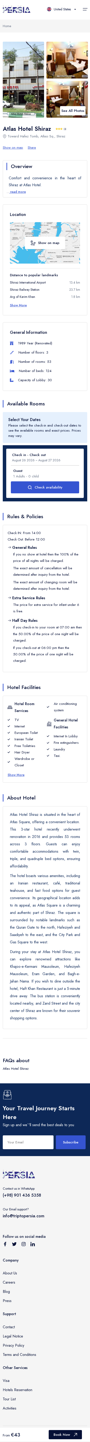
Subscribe (70, 1142)
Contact (9, 1327)
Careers (9, 1282)
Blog (6, 1291)
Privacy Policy (13, 1345)
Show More (18, 305)
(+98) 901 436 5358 (22, 1195)
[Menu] (85, 9)
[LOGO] (16, 9)
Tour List (9, 1399)
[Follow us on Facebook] (5, 1244)
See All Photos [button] (72, 110)
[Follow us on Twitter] (14, 1244)
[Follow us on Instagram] (23, 1244)
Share (32, 147)
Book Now (62, 1434)
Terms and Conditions (19, 1354)
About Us (10, 1273)
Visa (6, 1380)
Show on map (13, 147)
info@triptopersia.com (23, 1216)
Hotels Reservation (17, 1390)
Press (7, 1300)
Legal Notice (13, 1336)
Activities (9, 1408)
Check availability (48, 487)
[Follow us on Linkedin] (32, 1244)
